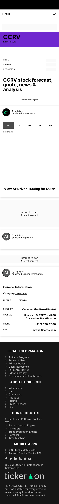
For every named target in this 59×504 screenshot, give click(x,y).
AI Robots (14, 428)
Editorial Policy (18, 373)
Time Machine (17, 438)
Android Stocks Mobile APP (25, 453)
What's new (15, 388)
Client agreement (19, 366)
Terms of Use (17, 360)
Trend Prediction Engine (23, 431)
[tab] (8, 125)
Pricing (13, 400)
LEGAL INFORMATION (26, 351)
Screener (14, 434)
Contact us (15, 394)
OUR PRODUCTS (25, 413)
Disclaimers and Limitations (25, 376)
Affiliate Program (19, 357)
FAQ (11, 407)
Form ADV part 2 (19, 369)
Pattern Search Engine (22, 425)
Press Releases (17, 403)
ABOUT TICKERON (25, 382)
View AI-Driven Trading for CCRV (29, 189)
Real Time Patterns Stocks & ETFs (23, 420)
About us (14, 397)
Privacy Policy (17, 363)
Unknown (21, 293)
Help (11, 391)
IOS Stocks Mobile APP (22, 450)
